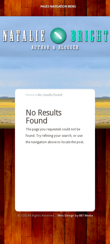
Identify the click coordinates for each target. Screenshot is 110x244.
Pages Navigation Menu (58, 6)
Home (30, 95)
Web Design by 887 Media (75, 215)
